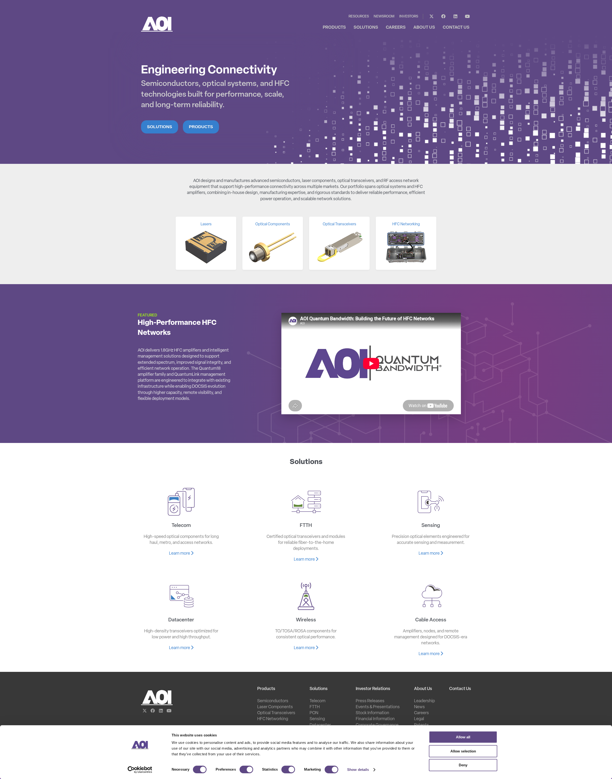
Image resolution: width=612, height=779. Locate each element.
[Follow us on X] (431, 16)
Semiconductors (272, 701)
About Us (423, 689)
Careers (421, 713)
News (419, 707)
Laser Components (275, 707)
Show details (358, 770)
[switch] (246, 769)
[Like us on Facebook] (443, 16)
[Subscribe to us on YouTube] (467, 16)
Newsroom (384, 16)
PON (314, 713)
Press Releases (370, 701)
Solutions (159, 126)
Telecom (317, 701)
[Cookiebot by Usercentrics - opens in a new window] (140, 769)
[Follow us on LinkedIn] (455, 16)
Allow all (463, 737)
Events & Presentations (378, 707)
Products (201, 126)
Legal (419, 719)
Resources (359, 16)
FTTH (315, 707)
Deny (463, 765)
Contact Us (460, 689)
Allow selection (463, 751)
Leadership (424, 701)
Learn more (180, 554)
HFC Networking (272, 719)
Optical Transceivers (276, 713)
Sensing (317, 719)
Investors (408, 16)
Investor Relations (373, 689)
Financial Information (375, 719)
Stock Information (372, 713)
